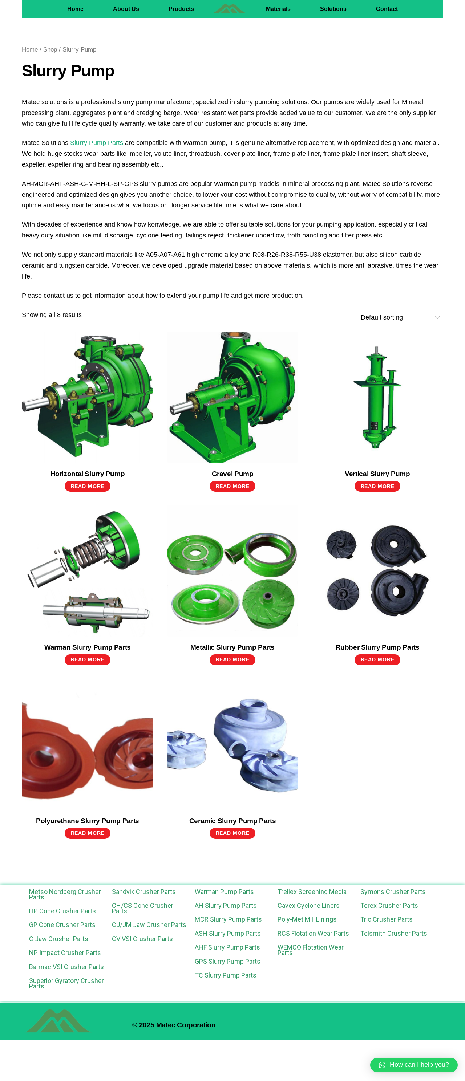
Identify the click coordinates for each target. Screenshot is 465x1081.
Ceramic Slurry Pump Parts (232, 821)
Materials (278, 9)
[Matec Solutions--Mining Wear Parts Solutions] (230, 9)
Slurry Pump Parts (96, 142)
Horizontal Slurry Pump (87, 473)
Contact (387, 9)
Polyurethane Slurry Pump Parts (87, 821)
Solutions (333, 9)
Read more (88, 486)
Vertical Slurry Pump (377, 473)
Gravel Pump (233, 473)
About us (126, 9)
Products (181, 9)
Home (75, 9)
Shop (50, 49)
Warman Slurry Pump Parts (87, 647)
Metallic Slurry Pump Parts (232, 647)
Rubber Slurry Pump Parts (378, 647)
